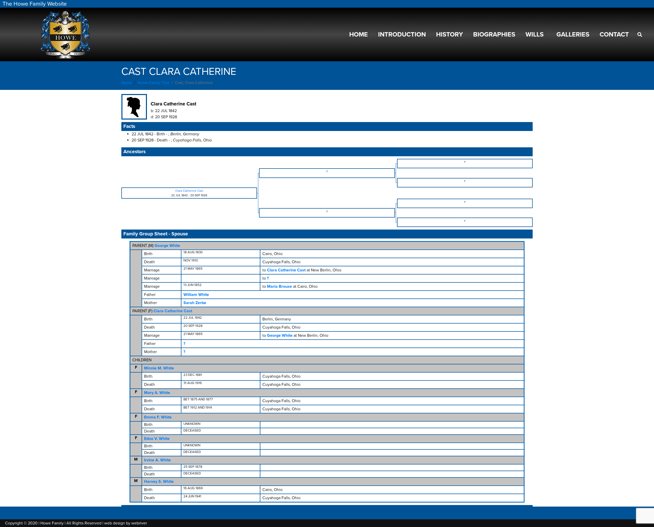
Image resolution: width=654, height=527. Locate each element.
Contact (614, 34)
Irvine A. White (157, 460)
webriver (139, 523)
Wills (534, 34)
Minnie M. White (159, 368)
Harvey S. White (159, 481)
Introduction (402, 34)
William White (196, 294)
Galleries (572, 34)
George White (167, 245)
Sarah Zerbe (194, 302)
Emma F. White (158, 417)
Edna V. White (157, 438)
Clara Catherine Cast (173, 311)
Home (358, 34)
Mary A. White (157, 392)
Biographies (494, 34)
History (449, 34)
